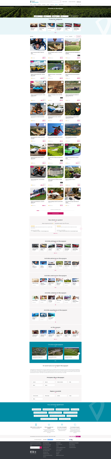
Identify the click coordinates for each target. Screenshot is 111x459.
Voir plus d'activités (55, 213)
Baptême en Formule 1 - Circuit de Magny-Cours (41, 231)
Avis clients (58, 452)
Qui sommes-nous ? (59, 444)
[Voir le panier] (80, 5)
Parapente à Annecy (46, 453)
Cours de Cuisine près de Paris (47, 455)
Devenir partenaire (72, 444)
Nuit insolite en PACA (46, 450)
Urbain (48, 4)
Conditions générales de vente (60, 447)
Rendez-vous (79, 1)
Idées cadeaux (61, 4)
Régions (56, 4)
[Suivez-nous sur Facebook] (31, 452)
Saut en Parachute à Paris (47, 444)
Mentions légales (58, 450)
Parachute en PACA (46, 447)
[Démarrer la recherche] (60, 1)
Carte (79, 36)
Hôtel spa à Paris (45, 452)
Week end (52, 4)
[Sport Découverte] (34, 1)
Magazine (57, 453)
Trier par (66, 36)
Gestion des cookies (33, 453)
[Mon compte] (76, 5)
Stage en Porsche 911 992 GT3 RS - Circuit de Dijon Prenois (68, 231)
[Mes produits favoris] (78, 5)
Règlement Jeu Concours (60, 455)
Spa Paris (44, 456)
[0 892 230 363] (70, 436)
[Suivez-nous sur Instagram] (33, 452)
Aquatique (39, 4)
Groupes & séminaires (72, 1)
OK (40, 447)
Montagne (43, 4)
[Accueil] (30, 6)
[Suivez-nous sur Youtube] (35, 452)
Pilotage (35, 4)
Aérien (31, 4)
